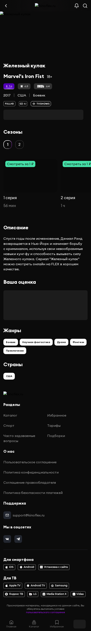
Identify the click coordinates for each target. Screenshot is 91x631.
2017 (7, 95)
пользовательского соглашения (45, 612)
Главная (11, 626)
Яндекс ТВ (16, 594)
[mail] (7, 515)
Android (29, 567)
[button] (7, 144)
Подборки (56, 436)
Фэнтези (78, 342)
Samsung (61, 585)
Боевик (39, 95)
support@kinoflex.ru (28, 515)
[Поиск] (85, 6)
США (22, 95)
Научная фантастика (36, 342)
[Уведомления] (76, 6)
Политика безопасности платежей (33, 493)
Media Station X (56, 594)
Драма (61, 342)
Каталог (10, 415)
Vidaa (80, 594)
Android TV (38, 585)
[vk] (7, 539)
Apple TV (15, 585)
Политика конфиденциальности (31, 472)
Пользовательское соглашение (30, 462)
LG (35, 594)
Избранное (56, 415)
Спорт (8, 425)
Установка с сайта (56, 567)
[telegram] (18, 539)
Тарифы (54, 425)
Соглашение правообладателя (29, 482)
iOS (11, 567)
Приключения (15, 350)
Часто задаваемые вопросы (19, 438)
